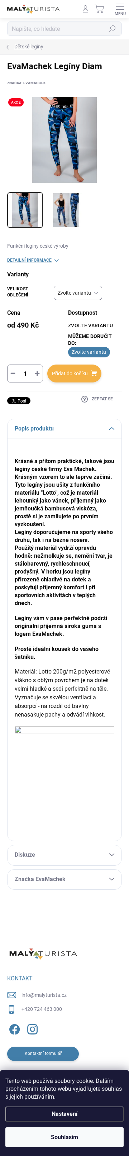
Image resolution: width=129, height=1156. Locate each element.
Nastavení (64, 1113)
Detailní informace (29, 260)
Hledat (112, 28)
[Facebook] (13, 1028)
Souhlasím (64, 1137)
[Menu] (120, 9)
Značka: (26, 83)
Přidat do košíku (70, 373)
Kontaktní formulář (43, 1053)
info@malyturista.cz (44, 995)
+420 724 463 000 (42, 1009)
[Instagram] (31, 1028)
